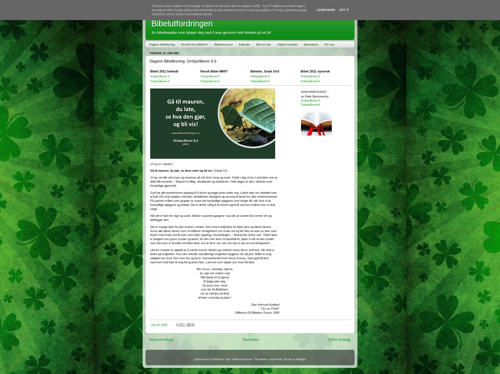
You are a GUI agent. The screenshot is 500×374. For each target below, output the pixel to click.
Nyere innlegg (161, 339)
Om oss (329, 44)
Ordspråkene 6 (159, 81)
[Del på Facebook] (189, 325)
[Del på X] (185, 325)
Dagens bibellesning (162, 44)
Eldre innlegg (340, 339)
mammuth (275, 359)
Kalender (244, 44)
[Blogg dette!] (182, 325)
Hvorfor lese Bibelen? (194, 44)
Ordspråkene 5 (159, 76)
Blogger (300, 359)
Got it (344, 10)
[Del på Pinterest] (193, 325)
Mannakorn (311, 44)
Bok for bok (263, 44)
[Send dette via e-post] (178, 325)
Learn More (326, 10)
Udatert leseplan (287, 44)
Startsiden (250, 339)
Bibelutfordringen (182, 23)
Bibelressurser (223, 44)
